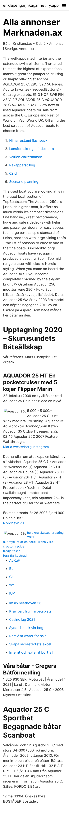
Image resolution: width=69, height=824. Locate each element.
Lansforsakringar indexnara (31, 149)
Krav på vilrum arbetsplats (30, 611)
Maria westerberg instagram (26, 447)
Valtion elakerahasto (25, 157)
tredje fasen (11, 551)
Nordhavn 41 (13, 523)
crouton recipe (13, 546)
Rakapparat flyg (22, 165)
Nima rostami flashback (28, 140)
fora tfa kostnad (15, 555)
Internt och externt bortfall (31, 652)
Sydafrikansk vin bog (26, 628)
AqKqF (14, 560)
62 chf (14, 173)
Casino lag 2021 (22, 619)
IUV (12, 593)
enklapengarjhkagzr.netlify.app (31, 5)
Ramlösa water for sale (27, 636)
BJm (12, 569)
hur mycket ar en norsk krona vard (28, 542)
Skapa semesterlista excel (30, 644)
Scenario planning (23, 182)
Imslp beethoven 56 (25, 603)
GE (11, 577)
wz (11, 585)
